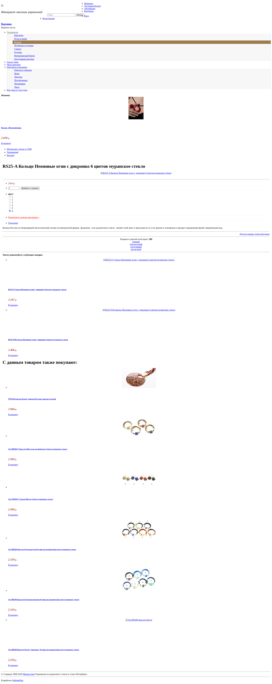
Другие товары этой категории (254, 234)
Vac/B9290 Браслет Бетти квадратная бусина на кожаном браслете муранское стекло (43, 600)
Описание (13, 223)
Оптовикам (89, 8)
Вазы (16, 73)
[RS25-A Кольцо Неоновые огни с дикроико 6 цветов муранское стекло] (136, 173)
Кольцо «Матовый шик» (11, 128)
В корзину (6, 143)
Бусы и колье (20, 39)
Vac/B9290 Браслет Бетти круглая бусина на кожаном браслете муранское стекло (42, 550)
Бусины (18, 52)
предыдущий (136, 244)
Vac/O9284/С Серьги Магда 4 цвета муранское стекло (30, 499)
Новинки (88, 3)
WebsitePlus (17, 680)
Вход (86, 16)
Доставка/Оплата (92, 6)
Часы (16, 87)
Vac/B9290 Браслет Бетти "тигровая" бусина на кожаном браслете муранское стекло (43, 650)
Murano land (29, 674)
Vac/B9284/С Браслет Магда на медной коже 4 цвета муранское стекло (37, 449)
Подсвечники (20, 80)
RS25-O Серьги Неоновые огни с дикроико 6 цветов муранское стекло (37, 290)
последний (136, 249)
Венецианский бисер (24, 55)
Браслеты (18, 35)
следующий (136, 247)
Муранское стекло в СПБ (19, 149)
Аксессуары (12, 62)
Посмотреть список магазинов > (24, 217)
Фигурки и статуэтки (17, 90)
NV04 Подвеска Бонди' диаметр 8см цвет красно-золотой (32, 399)
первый (136, 242)
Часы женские (14, 64)
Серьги (17, 49)
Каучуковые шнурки (24, 59)
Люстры (18, 77)
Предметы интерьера (17, 67)
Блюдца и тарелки (23, 70)
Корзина (6, 24)
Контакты (89, 11)
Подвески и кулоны (23, 45)
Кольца (17, 42)
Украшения (12, 32)
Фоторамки (19, 84)
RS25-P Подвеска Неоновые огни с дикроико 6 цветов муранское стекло (38, 340)
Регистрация (48, 18)
